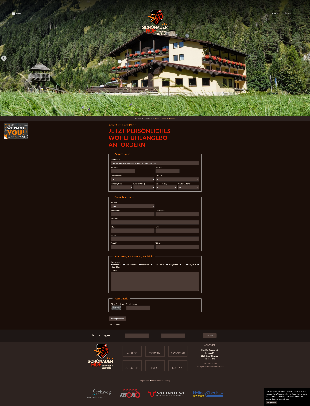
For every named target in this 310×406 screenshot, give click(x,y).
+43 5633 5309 (210, 363)
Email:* (114, 243)
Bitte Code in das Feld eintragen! (124, 304)
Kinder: (158, 175)
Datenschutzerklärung (280, 399)
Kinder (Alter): (117, 184)
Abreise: (158, 167)
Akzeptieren (271, 403)
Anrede (114, 202)
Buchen (287, 13)
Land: (113, 235)
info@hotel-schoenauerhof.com (210, 366)
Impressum (144, 380)
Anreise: (114, 167)
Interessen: (115, 262)
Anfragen (276, 13)
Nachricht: (115, 270)
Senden (209, 335)
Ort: (157, 227)
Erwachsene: (116, 175)
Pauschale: (115, 159)
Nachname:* (160, 210)
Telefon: (158, 243)
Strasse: (114, 218)
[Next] (306, 58)
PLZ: (113, 227)
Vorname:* (115, 210)
